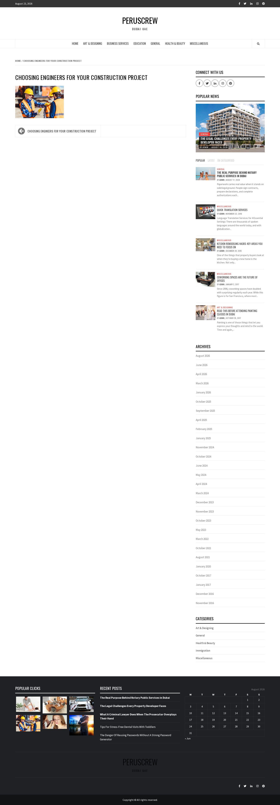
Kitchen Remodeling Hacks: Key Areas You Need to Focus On (239, 245)
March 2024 (202, 493)
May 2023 (201, 530)
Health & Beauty (175, 43)
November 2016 (205, 603)
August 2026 (203, 356)
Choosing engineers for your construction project (62, 131)
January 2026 (203, 392)
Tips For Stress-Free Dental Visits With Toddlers (128, 727)
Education (140, 43)
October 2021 (203, 548)
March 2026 (202, 383)
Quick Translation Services (232, 210)
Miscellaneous (199, 43)
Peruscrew (140, 20)
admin (206, 147)
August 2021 (203, 557)
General (155, 43)
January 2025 (203, 438)
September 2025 (205, 410)
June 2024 (201, 465)
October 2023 (203, 520)
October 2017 (203, 575)
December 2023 (205, 502)
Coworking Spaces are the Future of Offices (237, 279)
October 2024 (203, 456)
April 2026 (201, 374)
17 (190, 719)
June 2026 (201, 365)
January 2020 (203, 566)
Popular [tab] (200, 160)
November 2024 (205, 447)
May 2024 (201, 475)
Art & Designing (92, 43)
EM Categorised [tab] (225, 160)
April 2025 (201, 420)
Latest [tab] (211, 160)
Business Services (118, 43)
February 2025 (204, 429)
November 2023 (205, 511)
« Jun (188, 738)
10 (190, 713)
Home (75, 43)
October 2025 (203, 401)
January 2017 (203, 585)
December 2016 (205, 594)
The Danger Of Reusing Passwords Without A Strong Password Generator (135, 737)
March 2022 (202, 539)
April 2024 (201, 484)
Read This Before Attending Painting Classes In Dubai (237, 312)
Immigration (203, 650)
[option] (230, 128)
